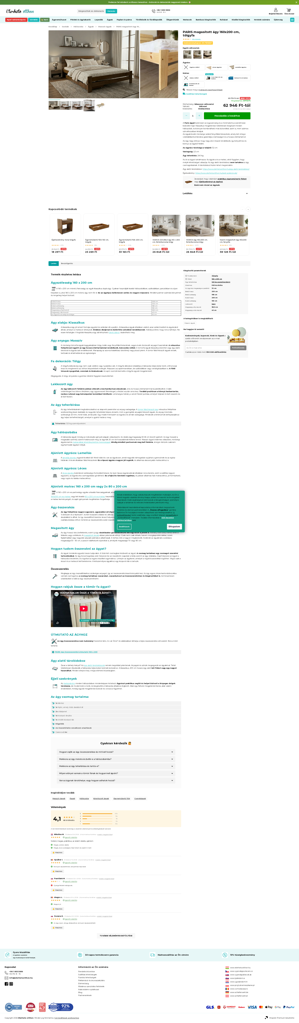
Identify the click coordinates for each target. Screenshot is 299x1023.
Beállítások (124, 527)
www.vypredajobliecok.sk (241, 975)
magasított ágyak (91, 535)
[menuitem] (16, 19)
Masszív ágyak (59, 798)
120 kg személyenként (221, 282)
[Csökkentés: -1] (186, 115)
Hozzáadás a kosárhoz (227, 116)
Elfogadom (174, 526)
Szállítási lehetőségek (196, 94)
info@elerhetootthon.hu (21, 978)
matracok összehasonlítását (211, 90)
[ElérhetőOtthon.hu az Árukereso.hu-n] (13, 1007)
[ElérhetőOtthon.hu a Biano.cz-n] (42, 1007)
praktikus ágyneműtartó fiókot (232, 179)
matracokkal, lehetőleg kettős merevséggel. (92, 442)
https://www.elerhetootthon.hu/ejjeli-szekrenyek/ (216, 173)
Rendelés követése (86, 971)
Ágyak (72, 798)
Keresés (111, 11)
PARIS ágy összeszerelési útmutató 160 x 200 (76, 652)
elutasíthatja (171, 515)
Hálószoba (84, 798)
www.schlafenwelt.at (239, 996)
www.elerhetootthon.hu (240, 968)
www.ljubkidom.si (237, 978)
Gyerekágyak (140, 798)
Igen (213, 304)
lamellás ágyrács (69, 458)
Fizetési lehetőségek (87, 977)
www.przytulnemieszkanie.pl (242, 985)
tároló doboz (114, 332)
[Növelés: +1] (199, 115)
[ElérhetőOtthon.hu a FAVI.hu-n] (31, 1007)
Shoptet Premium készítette (281, 1018)
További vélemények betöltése (116, 936)
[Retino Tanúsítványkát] (61, 1007)
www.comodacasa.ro (239, 989)
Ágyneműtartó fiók (121, 798)
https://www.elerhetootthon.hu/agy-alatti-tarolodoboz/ (226, 169)
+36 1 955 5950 (16, 971)
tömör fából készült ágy (148, 409)
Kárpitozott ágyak (101, 798)
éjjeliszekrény (69, 683)
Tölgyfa (215, 276)
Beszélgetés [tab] (67, 263)
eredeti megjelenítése (104, 834)
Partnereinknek (85, 995)
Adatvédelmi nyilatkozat (88, 989)
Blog (80, 992)
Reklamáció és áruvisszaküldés (91, 980)
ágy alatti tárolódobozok (94, 665)
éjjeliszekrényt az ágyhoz (211, 182)
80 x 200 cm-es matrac (95, 497)
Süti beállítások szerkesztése (66, 1018)
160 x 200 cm (217, 279)
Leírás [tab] (53, 263)
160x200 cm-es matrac (61, 497)
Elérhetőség (83, 983)
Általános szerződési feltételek (91, 986)
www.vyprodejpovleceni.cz (241, 971)
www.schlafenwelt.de (239, 992)
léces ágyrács (68, 473)
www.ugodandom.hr (239, 982)
